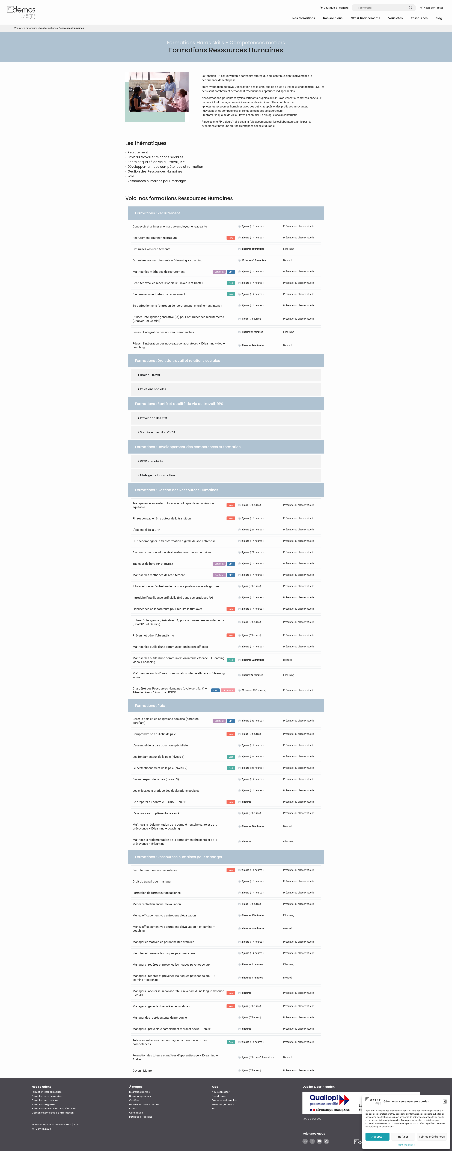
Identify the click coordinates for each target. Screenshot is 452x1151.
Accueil (33, 28)
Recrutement (137, 152)
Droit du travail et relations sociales (155, 157)
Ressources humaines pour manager (156, 181)
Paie (130, 176)
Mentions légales (406, 1144)
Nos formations (47, 28)
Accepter (377, 1136)
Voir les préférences (432, 1136)
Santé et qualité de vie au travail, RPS (156, 162)
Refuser (403, 1136)
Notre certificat (311, 1118)
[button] (445, 1101)
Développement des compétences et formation (165, 166)
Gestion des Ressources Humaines (154, 171)
